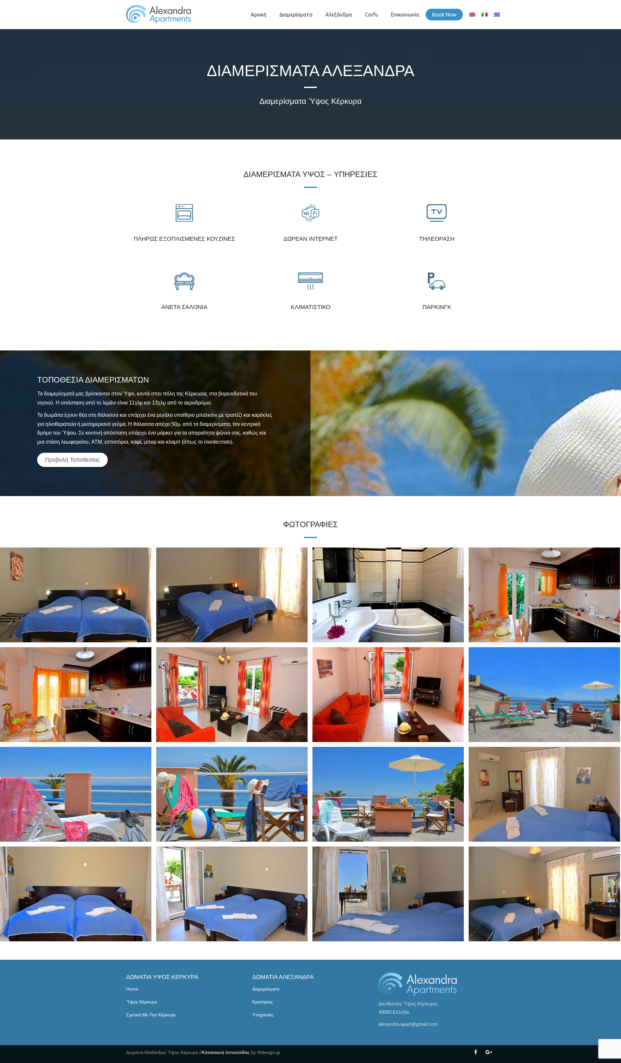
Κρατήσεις (262, 1001)
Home (132, 988)
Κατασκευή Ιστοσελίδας (226, 1052)
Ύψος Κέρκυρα (141, 1001)
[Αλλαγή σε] (472, 14)
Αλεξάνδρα (338, 14)
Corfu (371, 14)
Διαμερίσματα (295, 14)
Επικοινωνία (405, 14)
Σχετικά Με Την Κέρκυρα (151, 1014)
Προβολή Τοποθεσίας (72, 460)
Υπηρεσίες (263, 1014)
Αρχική (259, 14)
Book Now (444, 14)
